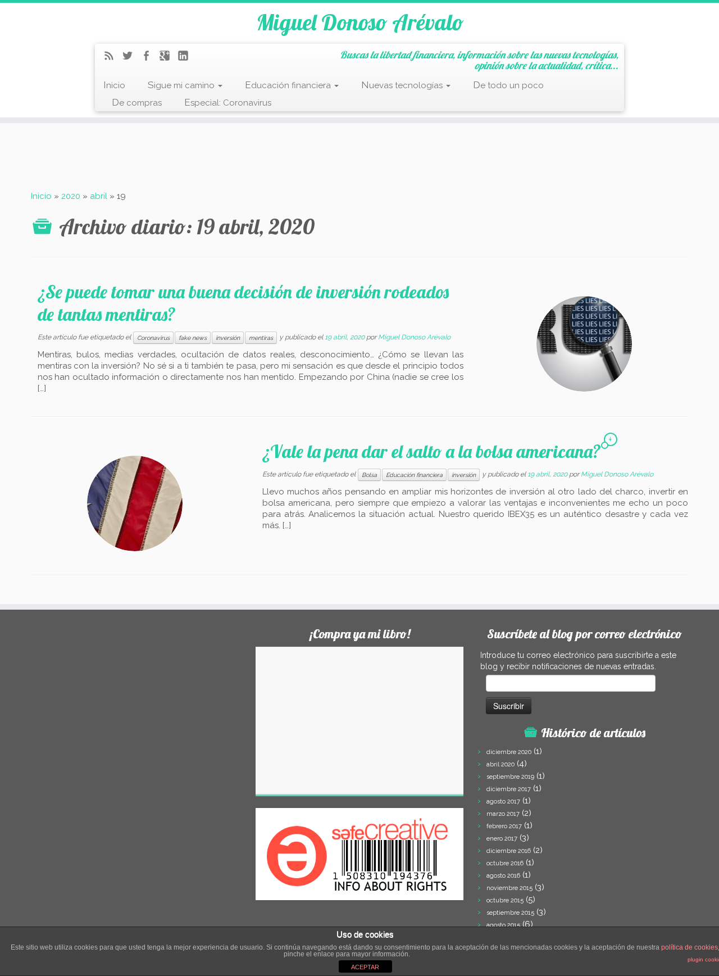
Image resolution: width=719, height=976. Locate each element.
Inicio (114, 84)
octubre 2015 (505, 900)
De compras (137, 102)
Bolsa (369, 474)
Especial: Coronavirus (227, 102)
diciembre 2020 (508, 752)
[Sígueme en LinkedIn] (187, 57)
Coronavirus (153, 337)
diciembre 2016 (508, 851)
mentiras (261, 337)
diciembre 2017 (508, 789)
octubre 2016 (505, 863)
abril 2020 (500, 764)
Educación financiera (289, 84)
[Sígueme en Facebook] (149, 57)
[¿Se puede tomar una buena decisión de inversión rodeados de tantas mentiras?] (584, 344)
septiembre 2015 (510, 912)
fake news (193, 337)
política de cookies (689, 947)
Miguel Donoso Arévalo (359, 21)
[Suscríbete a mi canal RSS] (112, 57)
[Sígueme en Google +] (168, 57)
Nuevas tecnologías (403, 84)
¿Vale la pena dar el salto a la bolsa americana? (431, 451)
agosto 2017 (503, 801)
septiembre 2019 (510, 776)
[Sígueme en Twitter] (131, 57)
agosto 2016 (503, 875)
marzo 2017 (503, 814)
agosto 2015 (503, 925)
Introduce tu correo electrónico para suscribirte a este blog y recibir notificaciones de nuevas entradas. (578, 661)
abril (98, 196)
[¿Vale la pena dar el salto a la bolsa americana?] (135, 503)
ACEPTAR (365, 967)
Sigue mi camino (182, 84)
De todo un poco (508, 84)
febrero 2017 (504, 826)
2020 (70, 196)
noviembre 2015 (509, 888)
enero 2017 (501, 838)
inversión (228, 337)
